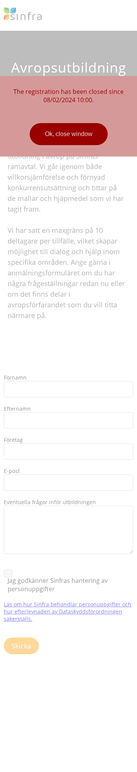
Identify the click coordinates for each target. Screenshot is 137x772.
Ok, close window (68, 134)
